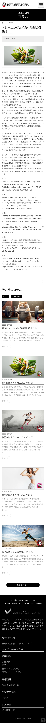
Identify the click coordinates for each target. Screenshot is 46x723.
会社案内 (6, 661)
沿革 (4, 665)
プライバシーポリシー (12, 672)
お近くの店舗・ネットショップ (17, 643)
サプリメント (9, 638)
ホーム (4, 23)
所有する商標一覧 (10, 685)
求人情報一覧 (8, 710)
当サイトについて (10, 669)
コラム (11, 23)
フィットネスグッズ (12, 649)
